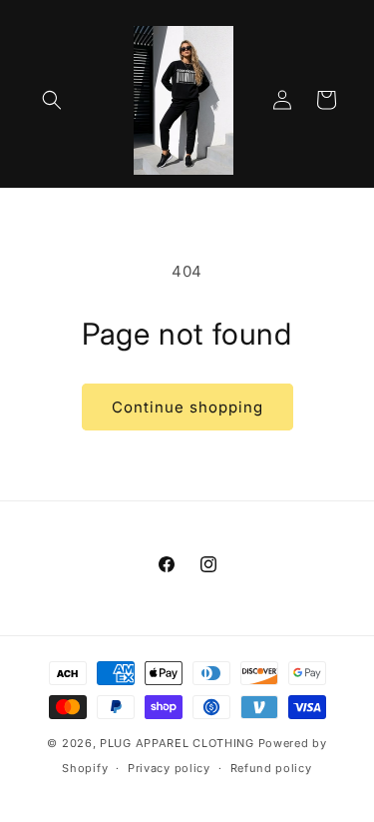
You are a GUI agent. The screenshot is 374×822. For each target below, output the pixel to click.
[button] (52, 100)
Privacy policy (169, 768)
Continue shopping (187, 407)
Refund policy (271, 768)
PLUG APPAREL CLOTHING (178, 743)
